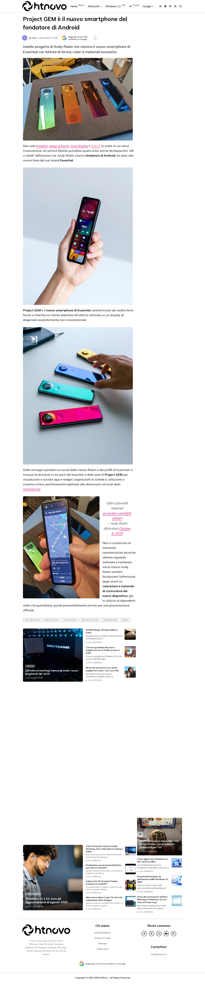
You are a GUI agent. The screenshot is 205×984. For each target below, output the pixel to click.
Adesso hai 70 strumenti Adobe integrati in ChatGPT (102, 882)
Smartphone (110, 620)
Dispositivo (70, 620)
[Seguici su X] (175, 6)
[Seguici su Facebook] (170, 6)
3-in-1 (95, 146)
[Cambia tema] (165, 6)
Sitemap (102, 943)
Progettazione (89, 620)
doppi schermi (59, 146)
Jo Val (32, 38)
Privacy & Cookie (103, 938)
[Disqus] (79, 723)
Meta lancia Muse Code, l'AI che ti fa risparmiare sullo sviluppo (104, 898)
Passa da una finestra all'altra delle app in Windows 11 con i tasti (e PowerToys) (152, 899)
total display (79, 146)
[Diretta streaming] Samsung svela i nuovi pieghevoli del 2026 (51, 672)
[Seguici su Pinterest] (173, 933)
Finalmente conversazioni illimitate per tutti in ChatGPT (103, 866)
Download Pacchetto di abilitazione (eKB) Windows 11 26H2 (152, 879)
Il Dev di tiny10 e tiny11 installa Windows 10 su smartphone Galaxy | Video (104, 849)
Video (125, 620)
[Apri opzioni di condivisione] (94, 38)
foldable (42, 146)
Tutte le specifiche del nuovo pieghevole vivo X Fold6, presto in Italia (103, 650)
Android (30, 666)
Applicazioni (52, 620)
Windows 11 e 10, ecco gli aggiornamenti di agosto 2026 (46, 900)
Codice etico (103, 949)
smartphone (31, 489)
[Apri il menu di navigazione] (160, 6)
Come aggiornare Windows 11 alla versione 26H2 (152, 860)
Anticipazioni (32, 620)
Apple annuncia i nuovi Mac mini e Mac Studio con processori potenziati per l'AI (159, 844)
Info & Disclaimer (102, 932)
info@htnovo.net (159, 954)
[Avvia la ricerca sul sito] (180, 6)
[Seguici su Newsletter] (158, 933)
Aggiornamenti (33, 894)
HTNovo (103, 977)
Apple (143, 836)
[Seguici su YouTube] (166, 933)
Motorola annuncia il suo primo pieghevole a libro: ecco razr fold (102, 669)
